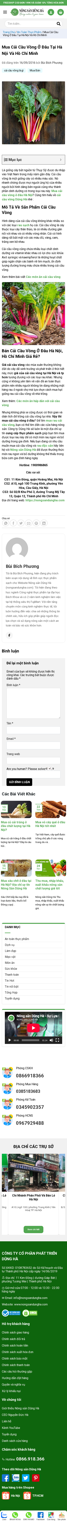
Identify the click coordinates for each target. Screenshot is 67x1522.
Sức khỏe (11, 968)
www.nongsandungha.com (31, 1304)
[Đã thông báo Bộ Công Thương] (11, 1313)
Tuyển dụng (12, 998)
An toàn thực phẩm (29, 32)
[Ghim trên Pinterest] (36, 523)
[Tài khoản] (51, 12)
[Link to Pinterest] (35, 1477)
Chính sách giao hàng (15, 1332)
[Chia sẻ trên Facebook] (13, 523)
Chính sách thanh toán (16, 1365)
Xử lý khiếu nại (11, 1391)
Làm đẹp (10, 951)
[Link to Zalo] (16, 1477)
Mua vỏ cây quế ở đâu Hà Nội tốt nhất (50, 824)
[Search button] (58, 24)
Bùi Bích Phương (51, 63)
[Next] (60, 1194)
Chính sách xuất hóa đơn (17, 1352)
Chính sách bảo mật (14, 1358)
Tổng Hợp (11, 992)
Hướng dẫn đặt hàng (15, 1378)
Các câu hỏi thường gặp (17, 1371)
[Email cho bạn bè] (28, 523)
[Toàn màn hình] (57, 1040)
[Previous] (6, 1194)
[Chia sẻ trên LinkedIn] (43, 523)
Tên (10, 723)
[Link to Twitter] (26, 1477)
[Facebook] (9, 635)
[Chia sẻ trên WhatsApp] (5, 523)
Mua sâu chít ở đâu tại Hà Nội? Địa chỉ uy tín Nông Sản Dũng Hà (16, 884)
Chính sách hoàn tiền (15, 1345)
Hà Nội (15, 1495)
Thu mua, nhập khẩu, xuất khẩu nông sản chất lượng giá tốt (49, 884)
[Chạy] (10, 1040)
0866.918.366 (30, 1459)
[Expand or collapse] (60, 159)
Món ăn (10, 963)
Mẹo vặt (10, 957)
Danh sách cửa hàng (15, 1441)
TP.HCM (37, 1495)
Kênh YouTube (11, 1428)
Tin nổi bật (11, 986)
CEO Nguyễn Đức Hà (15, 1415)
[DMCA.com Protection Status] (30, 1313)
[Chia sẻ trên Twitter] (21, 523)
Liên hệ (6, 1421)
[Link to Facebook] (6, 1477)
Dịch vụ (10, 945)
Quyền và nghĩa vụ (13, 1384)
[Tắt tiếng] (51, 1040)
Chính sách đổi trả (13, 1339)
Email (11, 739)
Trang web (13, 754)
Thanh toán (12, 974)
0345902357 (30, 1107)
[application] (33, 1028)
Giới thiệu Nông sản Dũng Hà (20, 1408)
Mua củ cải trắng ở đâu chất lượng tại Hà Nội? (15, 826)
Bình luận (13, 685)
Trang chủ (9, 32)
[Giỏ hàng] (60, 12)
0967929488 (30, 1123)
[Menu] (5, 12)
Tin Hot (9, 980)
